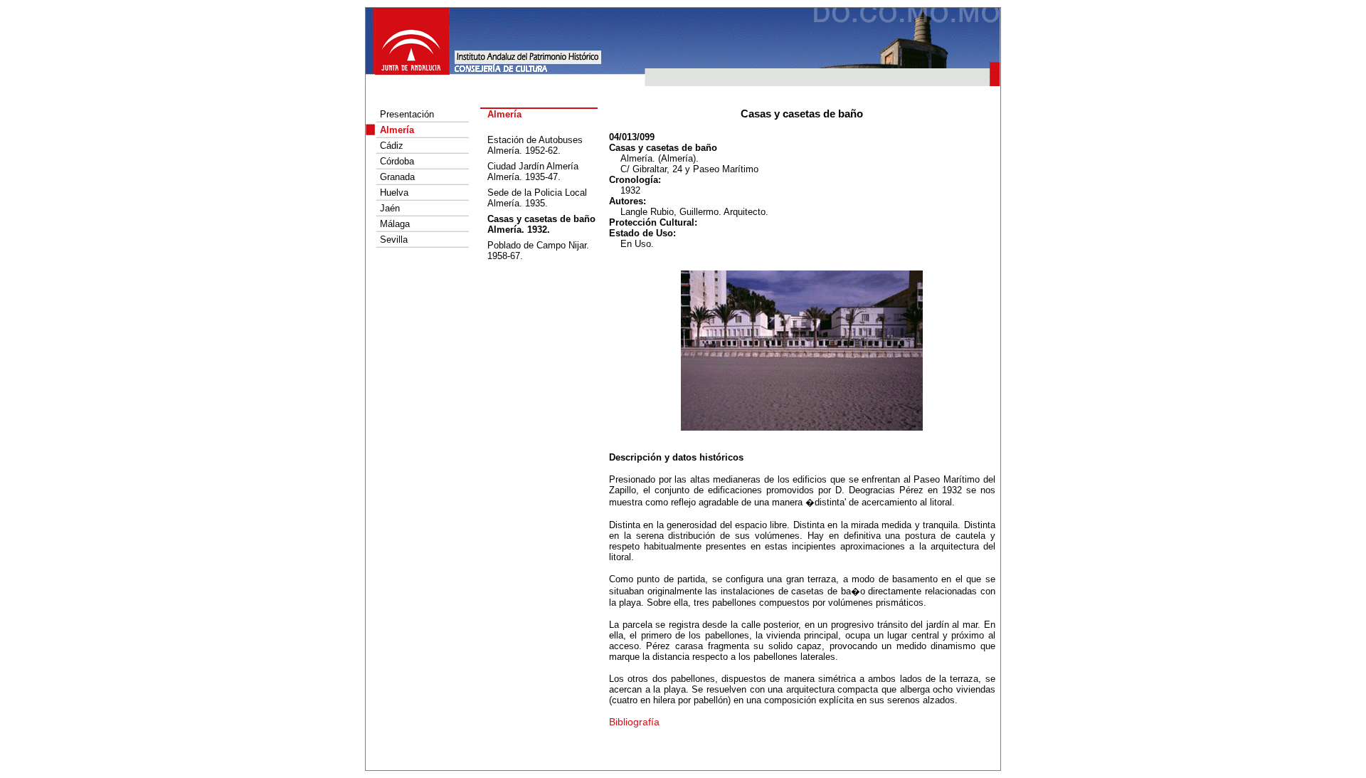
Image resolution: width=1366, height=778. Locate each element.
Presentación (407, 114)
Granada (397, 177)
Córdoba (397, 161)
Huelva (394, 192)
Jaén (390, 208)
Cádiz (391, 145)
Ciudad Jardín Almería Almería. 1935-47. (532, 171)
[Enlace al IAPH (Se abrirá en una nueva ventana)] (528, 56)
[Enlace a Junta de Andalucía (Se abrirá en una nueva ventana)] (412, 40)
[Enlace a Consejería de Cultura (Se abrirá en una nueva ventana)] (501, 67)
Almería (397, 130)
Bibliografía (634, 721)
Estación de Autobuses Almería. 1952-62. (535, 145)
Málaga (395, 224)
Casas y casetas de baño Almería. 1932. (541, 224)
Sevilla (394, 239)
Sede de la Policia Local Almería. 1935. (537, 198)
